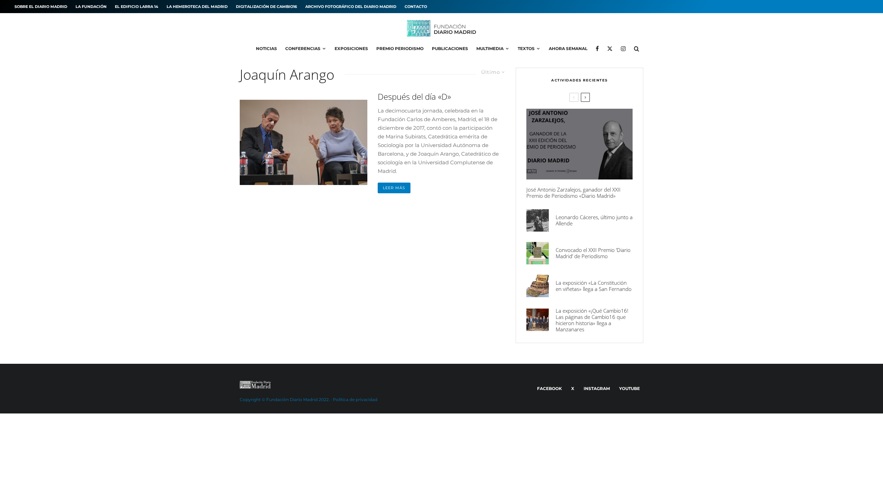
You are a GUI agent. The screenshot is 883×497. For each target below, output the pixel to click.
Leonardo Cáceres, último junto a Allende (594, 220)
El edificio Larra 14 (136, 6)
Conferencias (302, 48)
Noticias (266, 48)
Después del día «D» (414, 97)
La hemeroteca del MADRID (197, 6)
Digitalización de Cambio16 (266, 6)
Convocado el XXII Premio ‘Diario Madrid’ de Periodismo (593, 253)
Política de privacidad (355, 399)
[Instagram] (623, 48)
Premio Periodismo (400, 48)
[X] (610, 48)
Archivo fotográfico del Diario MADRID (350, 6)
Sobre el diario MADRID (40, 6)
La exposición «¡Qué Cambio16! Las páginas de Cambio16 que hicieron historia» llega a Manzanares (592, 320)
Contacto (416, 6)
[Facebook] (597, 48)
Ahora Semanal (568, 48)
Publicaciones (450, 48)
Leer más (394, 187)
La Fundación (91, 6)
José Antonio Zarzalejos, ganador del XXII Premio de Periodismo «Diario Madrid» (573, 192)
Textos (526, 48)
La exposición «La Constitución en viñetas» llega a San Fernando (594, 286)
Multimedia (490, 48)
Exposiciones (351, 48)
